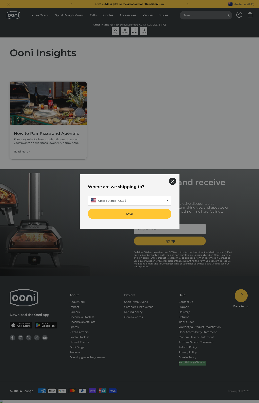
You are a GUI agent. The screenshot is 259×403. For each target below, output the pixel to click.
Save (129, 214)
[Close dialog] (172, 181)
